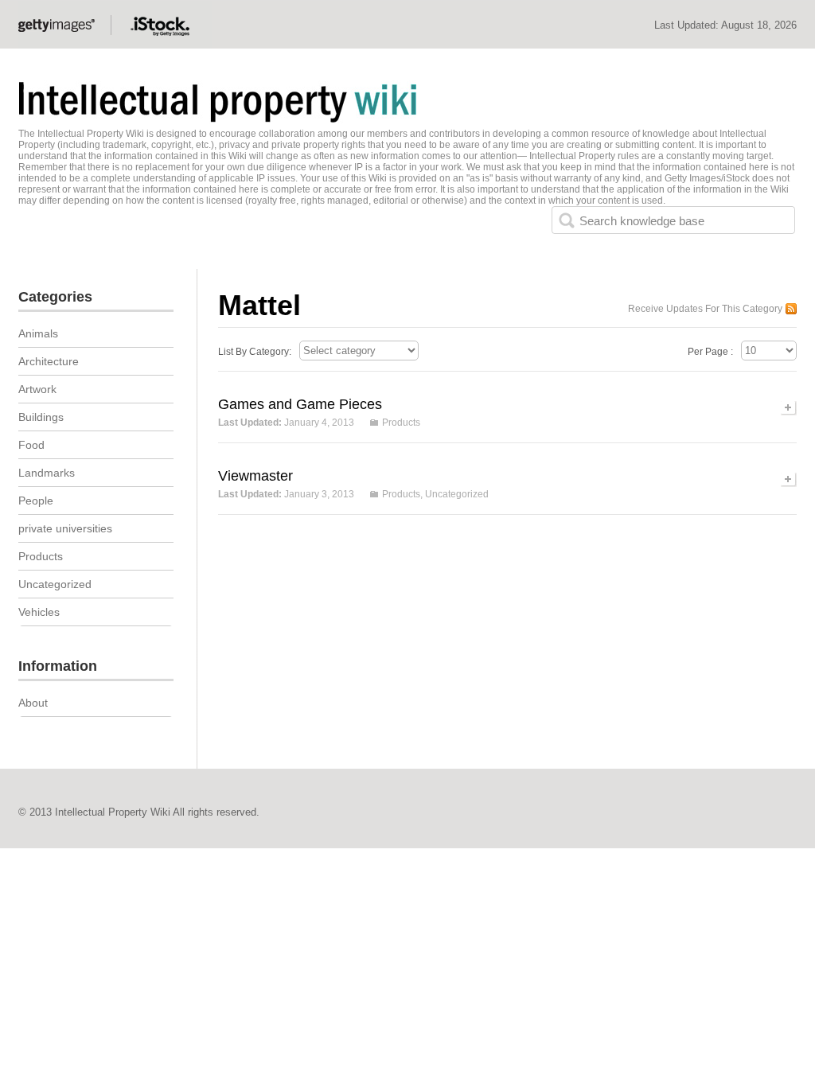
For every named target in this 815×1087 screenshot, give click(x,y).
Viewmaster (255, 476)
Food (31, 444)
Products (401, 422)
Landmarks (46, 472)
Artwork (37, 389)
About (33, 702)
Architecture (48, 361)
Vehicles (39, 612)
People (35, 500)
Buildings (41, 417)
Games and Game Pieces (300, 404)
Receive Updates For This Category (705, 308)
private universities (65, 528)
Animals (38, 333)
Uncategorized (457, 494)
